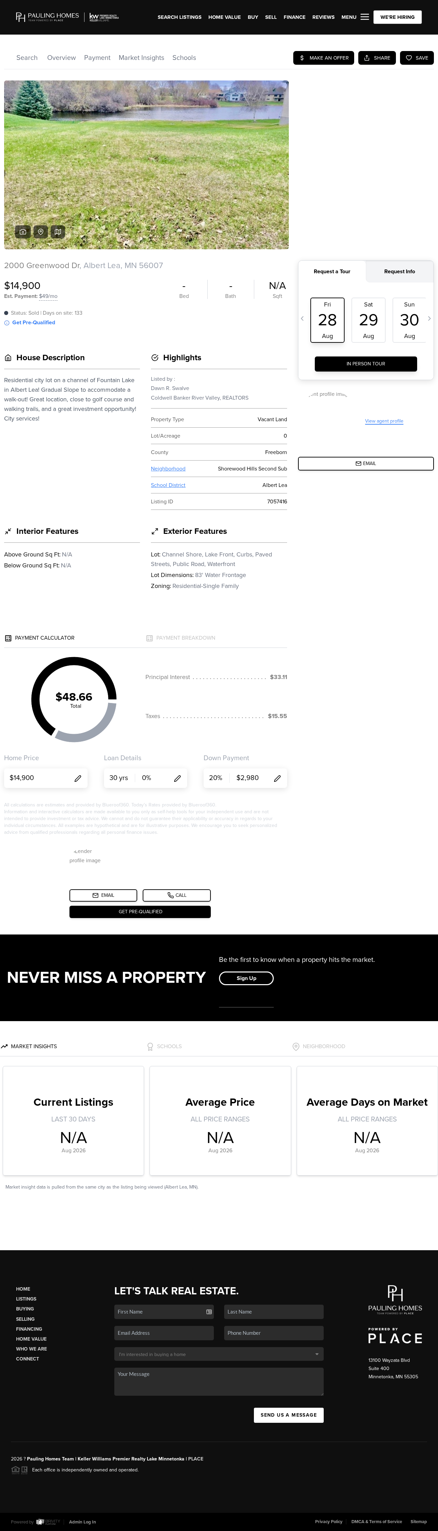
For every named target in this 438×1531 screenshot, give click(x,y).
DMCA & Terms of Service (376, 1521)
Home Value (224, 17)
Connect (27, 1359)
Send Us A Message (289, 1415)
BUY (253, 17)
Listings (26, 1299)
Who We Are (31, 1349)
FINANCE (295, 17)
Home (23, 1289)
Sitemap (419, 1521)
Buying (25, 1309)
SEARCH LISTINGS (180, 17)
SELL (271, 17)
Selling (25, 1319)
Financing (29, 1329)
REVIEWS (323, 17)
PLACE (195, 1459)
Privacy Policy (329, 1521)
